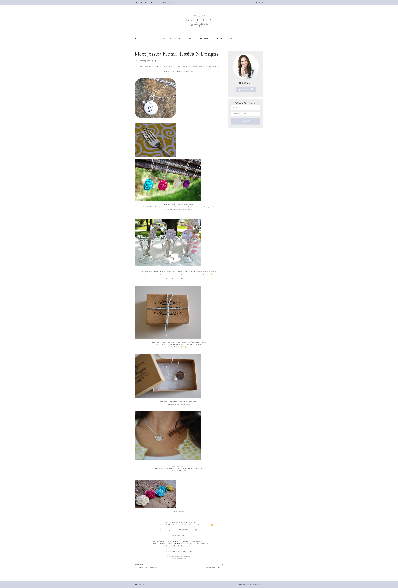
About (139, 3)
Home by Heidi (145, 60)
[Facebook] (256, 3)
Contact (150, 3)
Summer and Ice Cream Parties (146, 566)
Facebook (177, 543)
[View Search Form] (136, 39)
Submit (246, 121)
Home (162, 39)
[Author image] (136, 61)
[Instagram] (259, 3)
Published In (164, 3)
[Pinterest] (262, 3)
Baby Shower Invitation (214, 566)
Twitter (190, 551)
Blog (190, 204)
